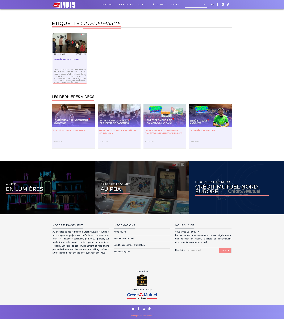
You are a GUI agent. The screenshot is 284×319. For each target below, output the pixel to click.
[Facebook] (217, 4)
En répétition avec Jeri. (203, 130)
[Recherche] (203, 4)
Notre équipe (120, 232)
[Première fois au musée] (70, 43)
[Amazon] (228, 4)
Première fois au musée (67, 59)
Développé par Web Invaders (142, 316)
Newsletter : (181, 250)
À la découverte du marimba (69, 130)
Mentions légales (122, 251)
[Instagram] (222, 4)
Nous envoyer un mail (124, 238)
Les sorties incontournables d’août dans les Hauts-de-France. (164, 131)
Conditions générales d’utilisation (129, 245)
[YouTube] (212, 4)
